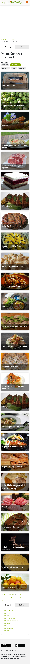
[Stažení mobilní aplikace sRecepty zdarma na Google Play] (6, 645)
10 (20, 594)
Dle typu (6, 626)
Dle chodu (7, 631)
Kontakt (23, 654)
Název (13, 68)
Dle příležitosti (8, 611)
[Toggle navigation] (27, 2)
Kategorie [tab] (8, 605)
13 (2, 597)
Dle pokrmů (7, 623)
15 (8, 597)
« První (4, 594)
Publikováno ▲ (15, 65)
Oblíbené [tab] (22, 605)
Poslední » (5, 601)
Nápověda (16, 658)
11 (23, 594)
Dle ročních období (9, 618)
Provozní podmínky (14, 654)
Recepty (12, 39)
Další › (21, 597)
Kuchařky (22, 47)
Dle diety (6, 616)
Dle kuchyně (7, 613)
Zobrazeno (5, 68)
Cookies (8, 658)
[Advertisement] (15, 21)
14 (5, 597)
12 (26, 594)
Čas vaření (22, 68)
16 (11, 597)
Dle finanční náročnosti (11, 621)
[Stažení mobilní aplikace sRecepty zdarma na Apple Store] (20, 645)
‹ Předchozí (10, 594)
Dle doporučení (8, 628)
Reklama (4, 654)
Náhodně (5, 65)
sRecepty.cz (4, 39)
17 (14, 597)
